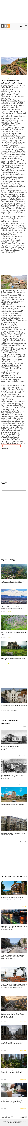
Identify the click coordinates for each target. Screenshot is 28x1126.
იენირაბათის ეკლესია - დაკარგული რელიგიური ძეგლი (14, 633)
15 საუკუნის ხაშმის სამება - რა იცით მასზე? (12, 804)
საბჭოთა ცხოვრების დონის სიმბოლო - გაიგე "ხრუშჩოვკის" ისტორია (13, 834)
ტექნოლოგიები (23, 935)
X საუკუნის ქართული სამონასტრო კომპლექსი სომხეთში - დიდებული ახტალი (13, 659)
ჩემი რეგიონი (10, 585)
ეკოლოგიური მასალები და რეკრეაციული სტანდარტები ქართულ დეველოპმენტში (12, 1071)
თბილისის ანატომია (12, 710)
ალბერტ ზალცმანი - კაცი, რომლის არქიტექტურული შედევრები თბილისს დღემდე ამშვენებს (13, 748)
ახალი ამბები (23, 963)
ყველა (25, 726)
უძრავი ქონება (23, 906)
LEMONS (20, 1124)
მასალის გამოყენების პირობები (12, 446)
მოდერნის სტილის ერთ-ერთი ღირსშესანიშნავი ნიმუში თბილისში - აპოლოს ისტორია (14, 706)
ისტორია (9, 611)
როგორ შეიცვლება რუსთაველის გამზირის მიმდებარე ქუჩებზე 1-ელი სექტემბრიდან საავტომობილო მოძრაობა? (12, 957)
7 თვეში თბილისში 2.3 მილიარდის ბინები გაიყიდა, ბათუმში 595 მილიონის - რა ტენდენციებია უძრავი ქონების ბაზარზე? (12, 1101)
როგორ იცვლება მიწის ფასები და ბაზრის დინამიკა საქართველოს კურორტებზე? (12, 898)
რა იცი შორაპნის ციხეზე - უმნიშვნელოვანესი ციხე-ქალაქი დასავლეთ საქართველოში (13, 581)
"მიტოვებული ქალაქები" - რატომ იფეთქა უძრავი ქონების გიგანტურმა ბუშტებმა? (12, 1042)
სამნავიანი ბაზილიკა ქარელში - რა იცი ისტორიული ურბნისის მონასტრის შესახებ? (12, 607)
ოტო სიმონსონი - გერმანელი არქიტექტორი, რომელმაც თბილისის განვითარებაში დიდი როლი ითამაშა (13, 777)
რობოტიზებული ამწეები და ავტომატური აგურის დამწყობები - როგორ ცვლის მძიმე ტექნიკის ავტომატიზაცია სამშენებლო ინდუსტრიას (14, 986)
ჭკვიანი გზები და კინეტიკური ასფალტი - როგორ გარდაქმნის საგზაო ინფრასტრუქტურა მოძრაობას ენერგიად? (14, 928)
